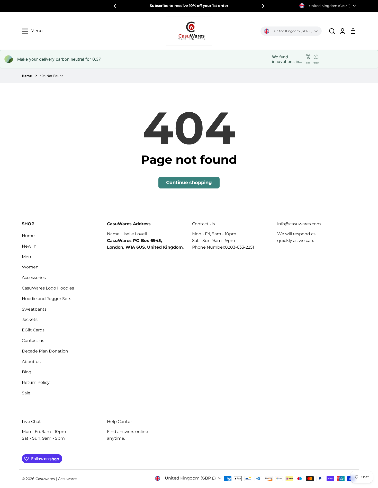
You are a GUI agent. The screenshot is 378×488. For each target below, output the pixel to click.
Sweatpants (34, 309)
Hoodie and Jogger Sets (46, 298)
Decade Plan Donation (45, 351)
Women (30, 267)
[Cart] (353, 31)
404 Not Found (52, 76)
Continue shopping (189, 182)
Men (26, 256)
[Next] (262, 6)
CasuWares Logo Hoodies (48, 288)
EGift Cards (33, 330)
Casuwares (45, 478)
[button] (332, 31)
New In (29, 246)
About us (31, 361)
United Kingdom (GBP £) (329, 6)
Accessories (34, 277)
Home (27, 76)
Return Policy (36, 382)
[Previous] (115, 6)
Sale (26, 393)
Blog (26, 371)
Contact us (33, 340)
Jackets (30, 319)
